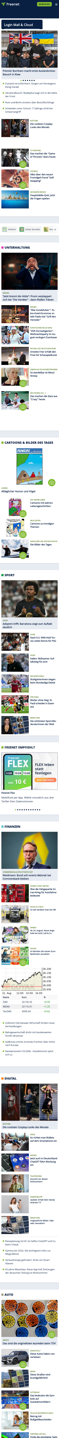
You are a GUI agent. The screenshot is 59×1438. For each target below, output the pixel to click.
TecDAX (7, 1011)
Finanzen (12, 826)
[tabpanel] (29, 55)
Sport (10, 575)
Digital (11, 1078)
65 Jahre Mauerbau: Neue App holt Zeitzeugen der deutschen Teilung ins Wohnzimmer (30, 1271)
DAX (5, 1002)
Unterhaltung (17, 247)
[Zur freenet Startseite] (10, 3)
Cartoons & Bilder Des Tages (29, 442)
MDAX (6, 1006)
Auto (9, 1294)
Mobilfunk (44, 4)
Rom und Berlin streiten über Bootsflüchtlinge (29, 102)
